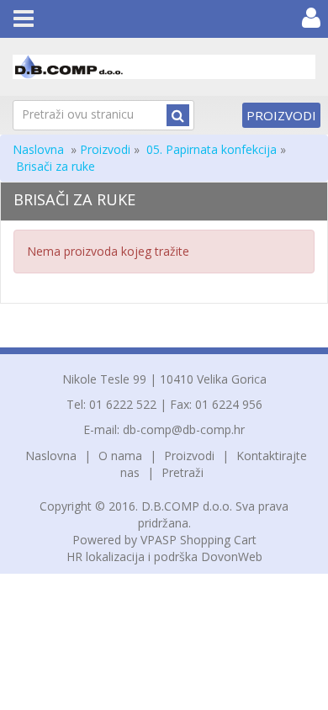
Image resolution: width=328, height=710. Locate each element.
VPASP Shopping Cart (198, 540)
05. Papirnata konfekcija (211, 149)
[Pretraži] (178, 115)
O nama (120, 456)
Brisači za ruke (55, 166)
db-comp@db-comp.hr (184, 429)
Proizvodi (281, 115)
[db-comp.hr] (164, 67)
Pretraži (182, 472)
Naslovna (38, 149)
